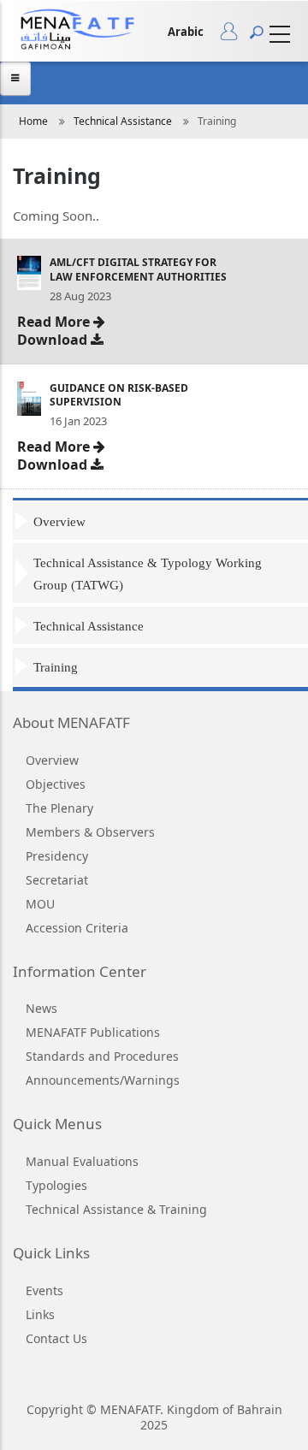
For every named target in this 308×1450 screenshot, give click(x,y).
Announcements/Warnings (103, 1080)
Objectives (56, 784)
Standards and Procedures (102, 1056)
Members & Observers (90, 832)
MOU (40, 904)
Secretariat (57, 880)
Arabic (186, 31)
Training (55, 667)
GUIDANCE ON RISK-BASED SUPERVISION (119, 395)
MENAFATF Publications (93, 1032)
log (235, 35)
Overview (59, 522)
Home (33, 121)
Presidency (57, 856)
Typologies (56, 1185)
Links (40, 1314)
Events (44, 1290)
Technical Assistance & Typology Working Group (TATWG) (147, 574)
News (41, 1008)
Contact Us (56, 1338)
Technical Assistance (123, 121)
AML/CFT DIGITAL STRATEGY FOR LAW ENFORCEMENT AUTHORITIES (138, 269)
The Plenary (59, 808)
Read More (55, 320)
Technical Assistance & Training (116, 1209)
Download (54, 338)
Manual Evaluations (82, 1161)
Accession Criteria (77, 928)
